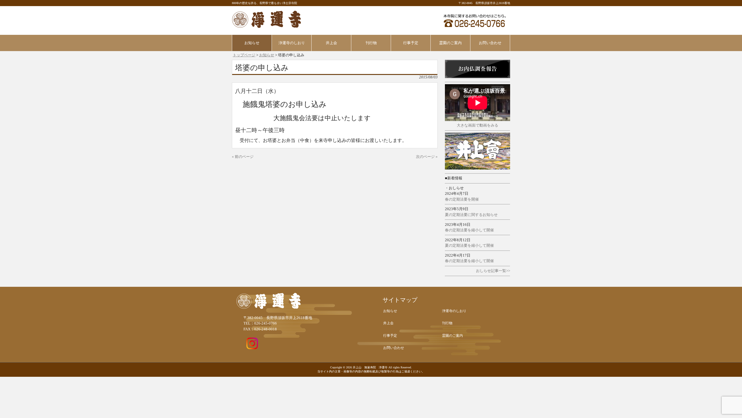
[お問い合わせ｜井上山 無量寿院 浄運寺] (474, 28)
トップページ (244, 55)
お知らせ (266, 55)
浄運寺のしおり (454, 311)
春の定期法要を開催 (462, 199)
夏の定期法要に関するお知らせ (471, 215)
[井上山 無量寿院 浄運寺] (266, 26)
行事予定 (390, 336)
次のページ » (427, 157)
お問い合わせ (393, 348)
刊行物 (447, 323)
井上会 (388, 323)
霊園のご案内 (452, 336)
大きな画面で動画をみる (477, 125)
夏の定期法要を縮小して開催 (469, 246)
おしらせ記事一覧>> (493, 271)
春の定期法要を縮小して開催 (469, 230)
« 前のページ (243, 157)
